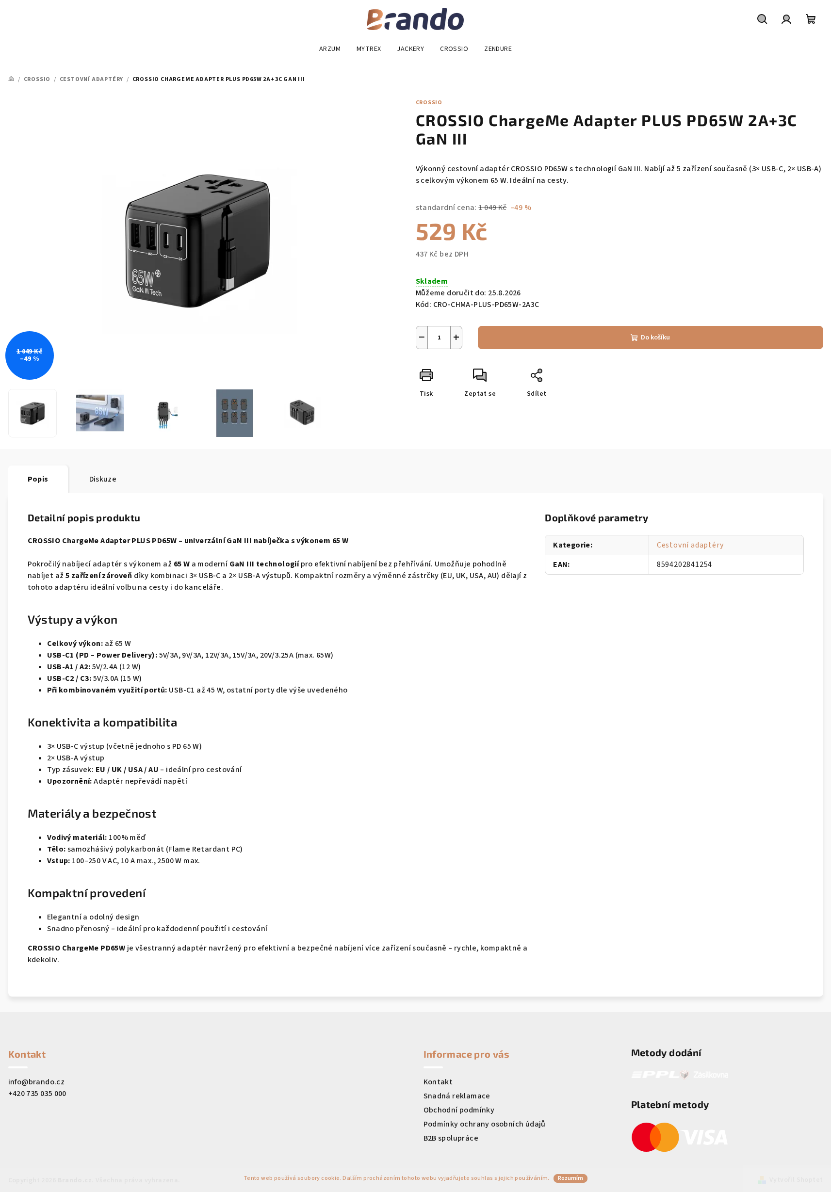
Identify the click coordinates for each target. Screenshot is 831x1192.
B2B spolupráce (451, 1138)
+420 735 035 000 (37, 1093)
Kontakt (438, 1082)
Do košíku (655, 337)
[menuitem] (329, 49)
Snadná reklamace (457, 1096)
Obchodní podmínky (459, 1110)
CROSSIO (429, 102)
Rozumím (570, 1178)
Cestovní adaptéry (690, 545)
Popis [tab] (38, 479)
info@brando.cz (36, 1082)
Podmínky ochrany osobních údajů (485, 1124)
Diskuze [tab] (103, 479)
